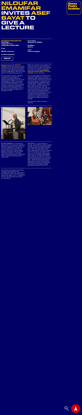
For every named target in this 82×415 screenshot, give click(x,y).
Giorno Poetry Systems (74, 6)
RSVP (7, 58)
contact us (15, 175)
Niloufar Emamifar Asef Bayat (25, 15)
